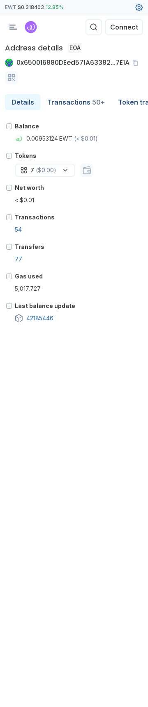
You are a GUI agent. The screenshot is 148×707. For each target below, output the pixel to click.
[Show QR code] (11, 77)
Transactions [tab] (76, 102)
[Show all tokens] (86, 170)
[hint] (9, 126)
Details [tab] (23, 102)
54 (18, 229)
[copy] (137, 63)
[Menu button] (13, 27)
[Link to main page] (31, 27)
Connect (124, 27)
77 (18, 258)
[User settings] (139, 7)
